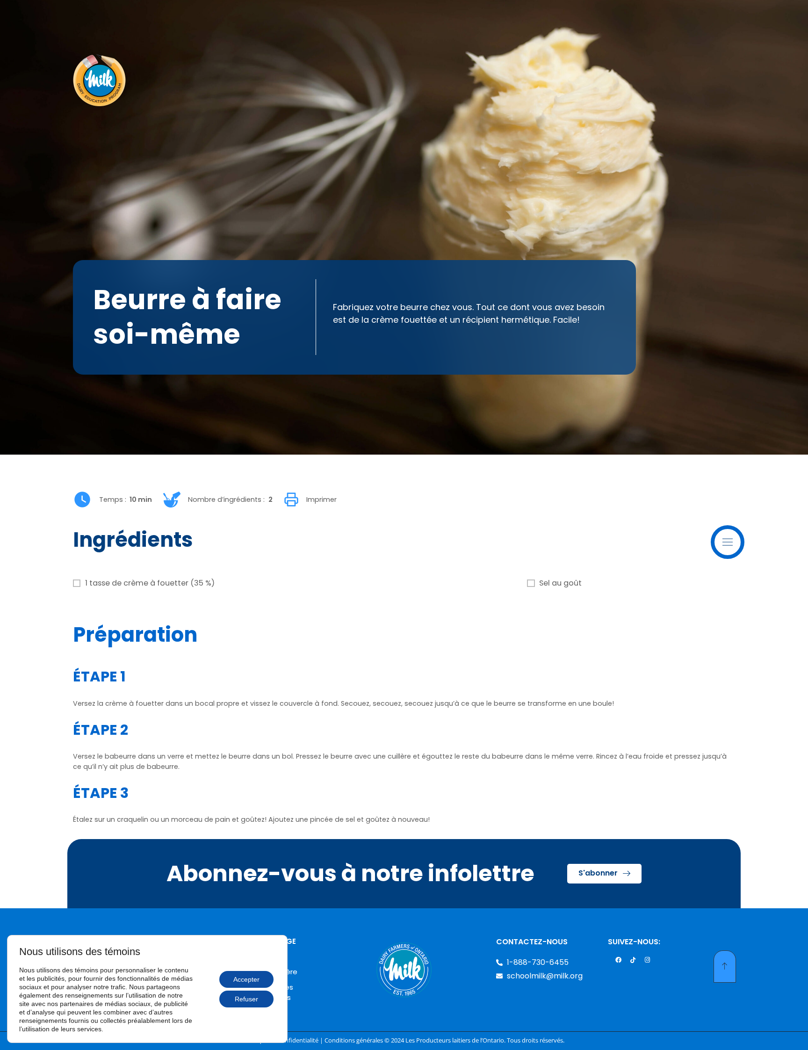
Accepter (246, 979)
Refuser (246, 999)
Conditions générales (354, 1040)
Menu (742, 534)
